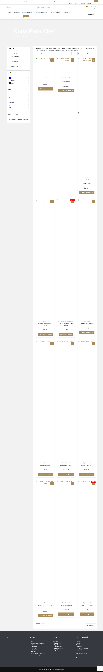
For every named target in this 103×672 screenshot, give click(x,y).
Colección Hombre (92, 1)
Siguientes (90, 625)
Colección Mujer (82, 1)
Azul (12, 78)
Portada (79, 641)
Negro (12, 83)
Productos (19, 36)
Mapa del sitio (80, 650)
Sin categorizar (14, 66)
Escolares (76, 3)
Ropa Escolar (13, 63)
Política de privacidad (82, 648)
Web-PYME (55, 669)
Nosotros (75, 1)
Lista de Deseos (80, 645)
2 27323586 (34, 650)
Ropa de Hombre (14, 58)
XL (9, 105)
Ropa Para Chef (45, 77)
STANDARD (12, 102)
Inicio (70, 1)
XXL (10, 107)
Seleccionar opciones (46, 89)
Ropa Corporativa (27, 36)
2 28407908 (34, 646)
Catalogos (89, 3)
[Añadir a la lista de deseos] (52, 60)
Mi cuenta (91, 14)
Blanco (13, 80)
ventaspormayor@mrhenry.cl (24, 1)
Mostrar (38, 53)
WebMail (61, 669)
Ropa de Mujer (14, 61)
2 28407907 (34, 648)
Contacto (79, 643)
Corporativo (82, 3)
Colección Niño (69, 3)
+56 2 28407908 (11, 1)
